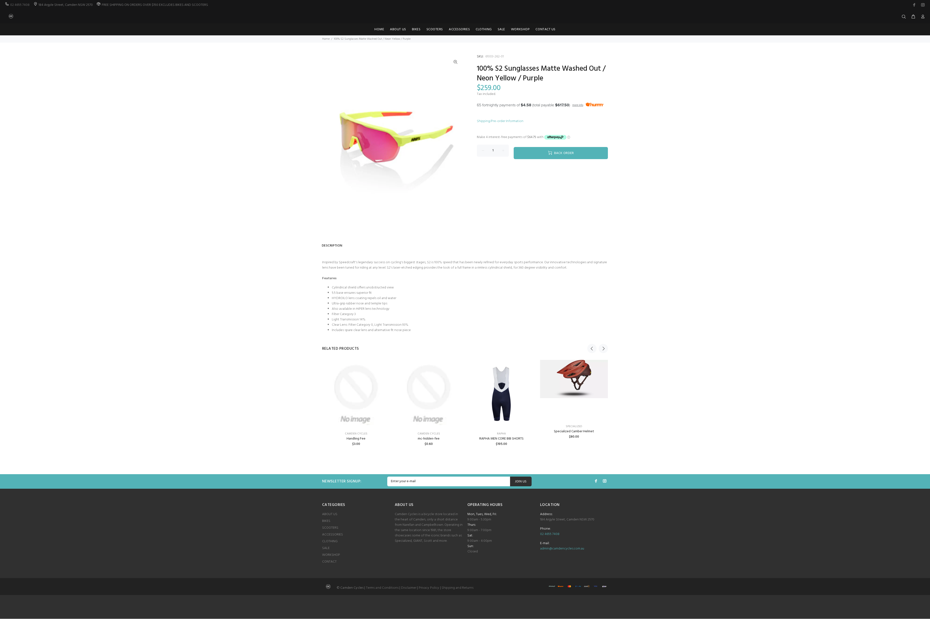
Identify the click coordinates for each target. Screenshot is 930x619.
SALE (326, 548)
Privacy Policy (429, 588)
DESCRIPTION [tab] (332, 245)
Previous (592, 348)
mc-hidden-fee (429, 438)
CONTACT (329, 562)
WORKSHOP (331, 555)
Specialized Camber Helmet (574, 431)
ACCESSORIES (332, 534)
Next (603, 348)
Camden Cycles (429, 433)
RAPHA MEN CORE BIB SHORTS (501, 438)
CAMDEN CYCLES (356, 433)
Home (326, 39)
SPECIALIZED (574, 426)
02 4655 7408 (20, 5)
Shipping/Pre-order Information (500, 121)
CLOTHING (330, 541)
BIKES (326, 521)
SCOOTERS (330, 528)
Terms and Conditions (382, 588)
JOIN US (521, 481)
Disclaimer (408, 588)
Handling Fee (356, 438)
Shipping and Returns (457, 588)
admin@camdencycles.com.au (562, 548)
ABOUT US (329, 514)
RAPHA (501, 433)
